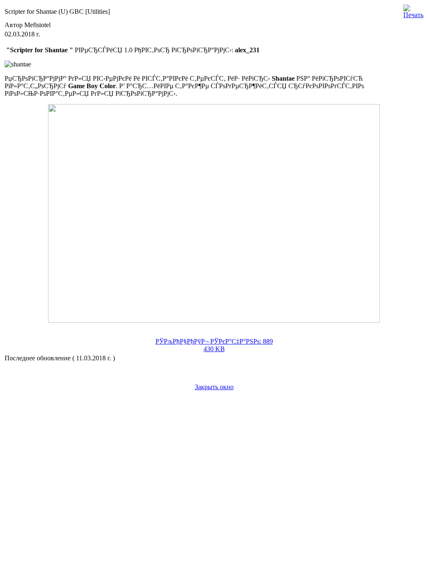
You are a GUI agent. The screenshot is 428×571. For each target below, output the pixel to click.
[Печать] (413, 9)
